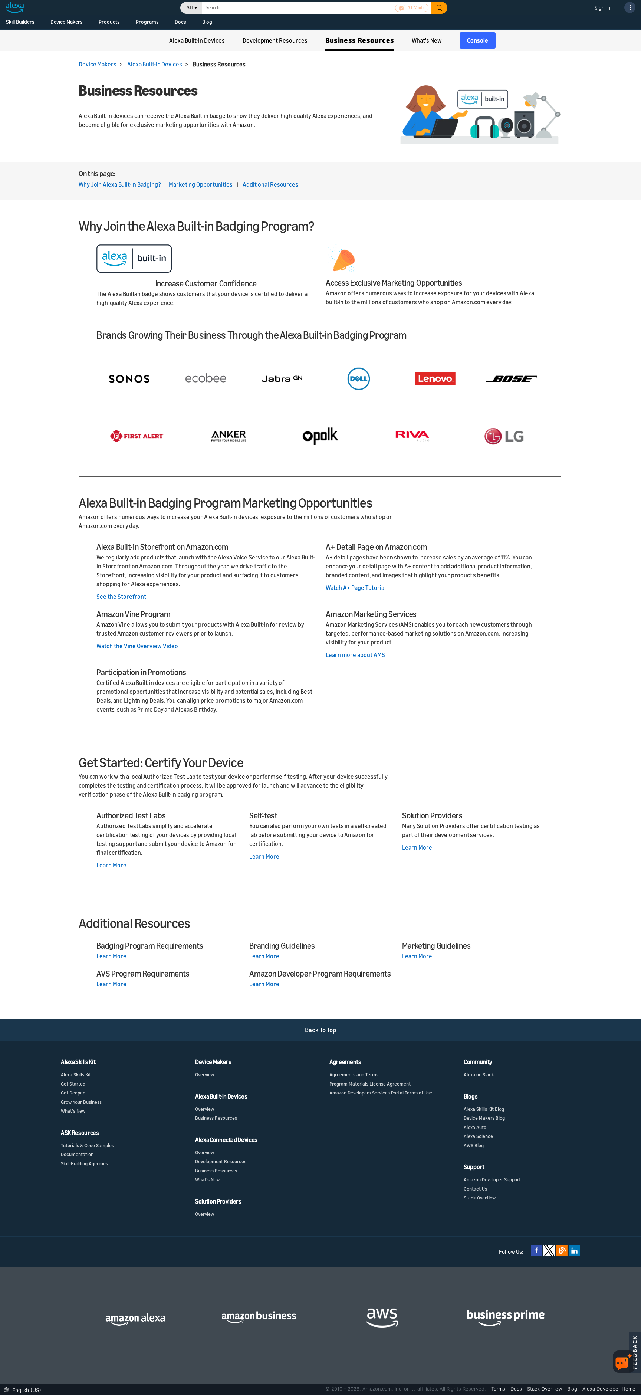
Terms (499, 1389)
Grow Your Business (81, 1102)
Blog (207, 22)
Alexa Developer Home (608, 1389)
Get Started (73, 1084)
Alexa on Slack (479, 1074)
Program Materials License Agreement (370, 1084)
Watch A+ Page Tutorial (356, 587)
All (189, 7)
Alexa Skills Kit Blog (484, 1109)
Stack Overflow (480, 1198)
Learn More (111, 865)
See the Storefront (121, 596)
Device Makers (66, 22)
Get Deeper (73, 1093)
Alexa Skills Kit (76, 1074)
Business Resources (216, 1118)
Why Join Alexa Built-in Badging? (120, 184)
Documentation (77, 1154)
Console (477, 40)
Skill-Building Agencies (84, 1163)
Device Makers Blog (484, 1118)
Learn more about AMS (355, 655)
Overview (204, 1074)
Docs (180, 22)
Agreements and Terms (353, 1074)
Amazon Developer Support (492, 1179)
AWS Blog (474, 1145)
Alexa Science (478, 1136)
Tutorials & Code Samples (87, 1145)
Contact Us (475, 1189)
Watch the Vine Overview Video (137, 646)
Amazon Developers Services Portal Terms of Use (380, 1093)
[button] (24, 1389)
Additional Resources (270, 184)
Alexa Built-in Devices (154, 64)
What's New (73, 1111)
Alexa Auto (475, 1127)
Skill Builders (20, 22)
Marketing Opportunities (201, 184)
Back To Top (320, 1030)
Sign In (602, 7)
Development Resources (220, 1161)
